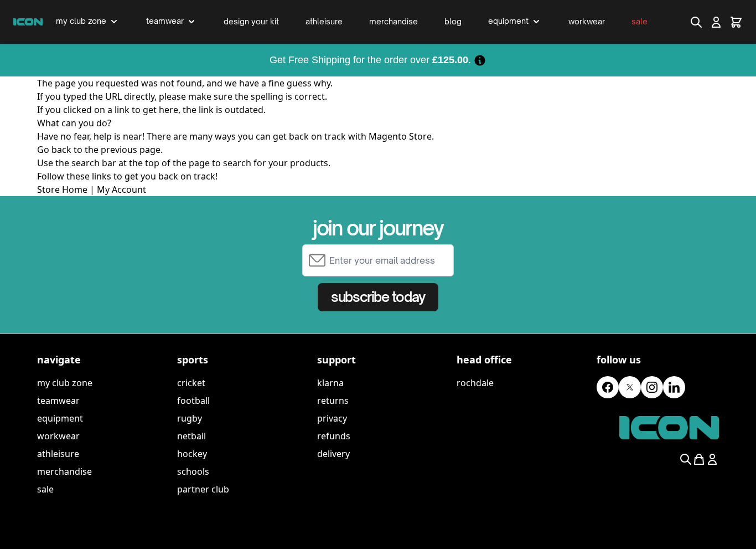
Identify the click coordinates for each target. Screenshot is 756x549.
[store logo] (28, 21)
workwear (58, 436)
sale (45, 489)
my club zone (64, 383)
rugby (189, 418)
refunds (333, 436)
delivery (333, 454)
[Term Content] (479, 60)
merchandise (64, 471)
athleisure (58, 454)
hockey (192, 454)
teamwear (58, 400)
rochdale (475, 383)
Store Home (62, 189)
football (193, 400)
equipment (60, 418)
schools (193, 471)
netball (191, 436)
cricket (191, 383)
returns (333, 400)
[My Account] (716, 22)
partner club (203, 489)
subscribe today (377, 297)
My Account (121, 189)
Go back (54, 149)
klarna (330, 383)
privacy (332, 418)
